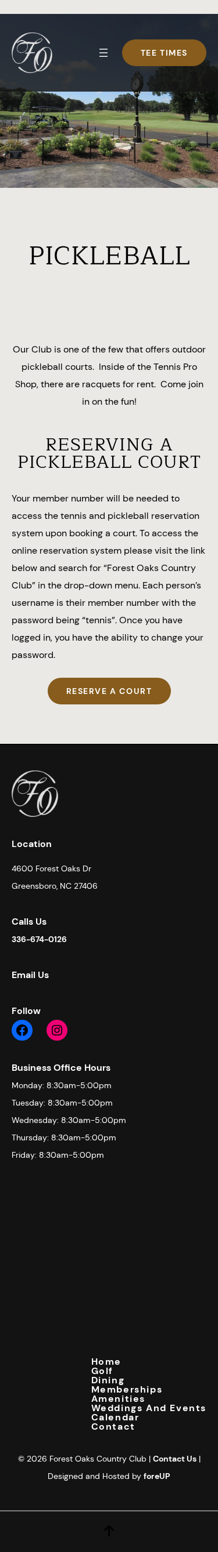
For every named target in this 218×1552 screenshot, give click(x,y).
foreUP (157, 1476)
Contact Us (174, 1458)
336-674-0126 (39, 939)
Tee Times (164, 53)
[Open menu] (103, 53)
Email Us (30, 975)
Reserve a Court (109, 691)
